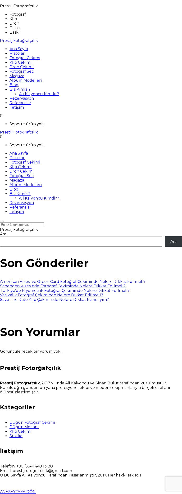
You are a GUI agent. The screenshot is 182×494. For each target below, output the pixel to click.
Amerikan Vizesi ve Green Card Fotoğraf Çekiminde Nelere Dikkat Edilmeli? (73, 281)
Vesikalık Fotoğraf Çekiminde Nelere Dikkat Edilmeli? (51, 295)
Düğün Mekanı (24, 427)
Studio (16, 436)
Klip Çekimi (20, 431)
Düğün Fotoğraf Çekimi (32, 422)
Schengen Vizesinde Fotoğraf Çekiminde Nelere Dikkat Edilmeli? (63, 286)
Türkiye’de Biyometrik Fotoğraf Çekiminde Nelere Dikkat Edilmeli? (65, 290)
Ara (3, 234)
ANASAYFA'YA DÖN (18, 492)
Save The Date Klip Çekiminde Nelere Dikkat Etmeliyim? (54, 299)
